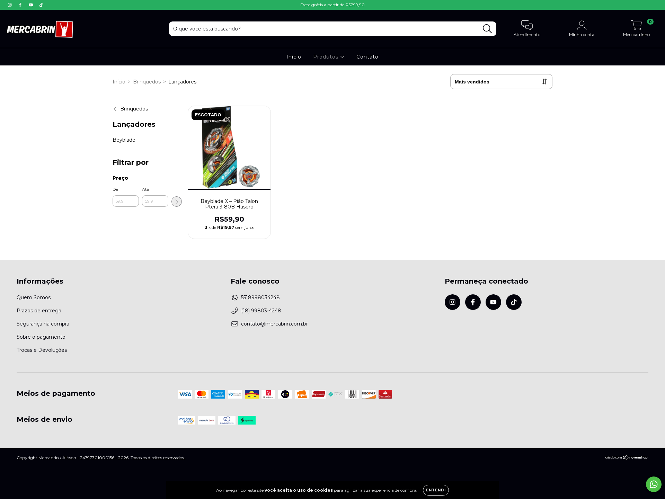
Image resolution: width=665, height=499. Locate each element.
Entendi (436, 490)
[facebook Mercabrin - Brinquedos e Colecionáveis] (21, 5)
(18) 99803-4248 (261, 311)
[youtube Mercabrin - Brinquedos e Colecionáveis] (31, 5)
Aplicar (176, 201)
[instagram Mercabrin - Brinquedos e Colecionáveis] (10, 5)
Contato (367, 57)
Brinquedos (147, 82)
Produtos (326, 57)
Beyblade (124, 140)
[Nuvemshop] (626, 458)
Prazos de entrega (39, 311)
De (115, 189)
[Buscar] (487, 29)
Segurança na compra (43, 324)
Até (145, 189)
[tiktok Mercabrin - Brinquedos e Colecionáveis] (41, 5)
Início (293, 57)
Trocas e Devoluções (42, 350)
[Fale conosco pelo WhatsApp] (654, 484)
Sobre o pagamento (41, 337)
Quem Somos (34, 297)
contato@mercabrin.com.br (274, 324)
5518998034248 (260, 297)
